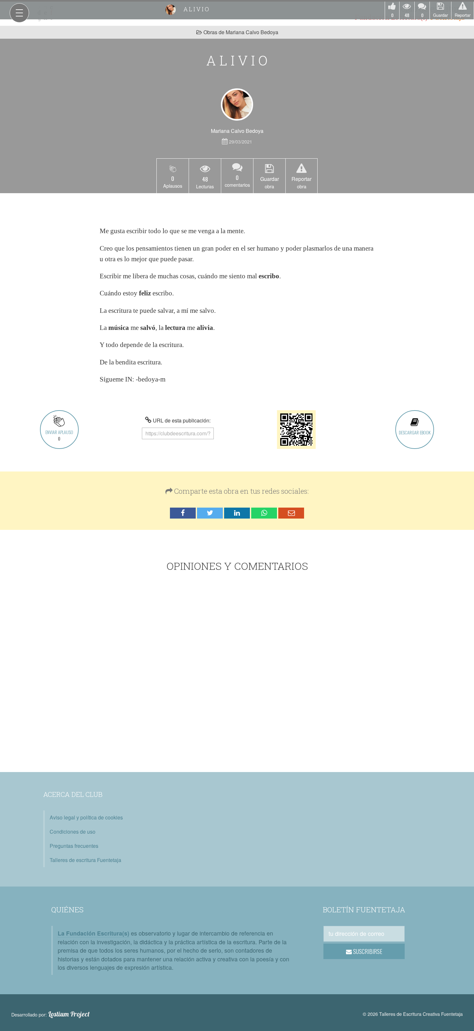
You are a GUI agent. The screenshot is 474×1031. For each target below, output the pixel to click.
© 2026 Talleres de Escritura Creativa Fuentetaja (413, 1013)
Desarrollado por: (50, 1014)
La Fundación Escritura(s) (93, 933)
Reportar (462, 15)
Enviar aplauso (59, 435)
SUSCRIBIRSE (367, 951)
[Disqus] (237, 673)
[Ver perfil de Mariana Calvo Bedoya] (237, 104)
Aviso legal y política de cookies (86, 817)
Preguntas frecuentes (74, 845)
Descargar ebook (414, 432)
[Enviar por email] (291, 513)
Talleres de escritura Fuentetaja (85, 860)
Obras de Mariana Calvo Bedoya (240, 32)
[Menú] (19, 13)
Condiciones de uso (72, 831)
